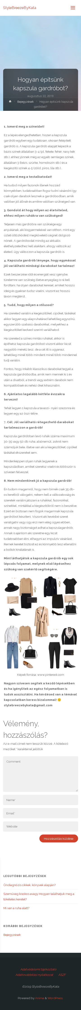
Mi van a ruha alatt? (16, 908)
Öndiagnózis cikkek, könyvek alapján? (29, 885)
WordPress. (55, 998)
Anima (39, 998)
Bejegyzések (25, 101)
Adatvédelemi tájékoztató (38, 969)
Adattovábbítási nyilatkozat (34, 975)
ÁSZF (62, 975)
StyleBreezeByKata (19, 8)
